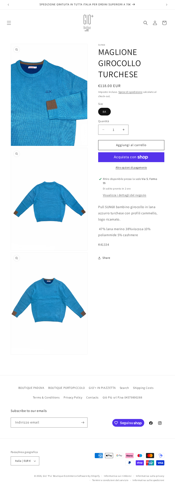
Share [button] (106, 258)
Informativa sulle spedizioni (148, 480)
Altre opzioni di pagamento (131, 167)
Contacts (92, 397)
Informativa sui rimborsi (118, 475)
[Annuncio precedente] (8, 4)
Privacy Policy (73, 397)
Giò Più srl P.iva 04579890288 (122, 397)
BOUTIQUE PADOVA (31, 388)
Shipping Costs (143, 388)
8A (104, 112)
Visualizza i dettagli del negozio (124, 195)
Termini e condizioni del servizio (110, 480)
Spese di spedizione (130, 91)
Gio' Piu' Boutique (53, 475)
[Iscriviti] (82, 422)
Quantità (103, 121)
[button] (9, 23)
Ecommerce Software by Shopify (82, 475)
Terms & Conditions (46, 397)
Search (124, 388)
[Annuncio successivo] (166, 4)
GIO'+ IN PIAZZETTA (102, 388)
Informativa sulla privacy (150, 475)
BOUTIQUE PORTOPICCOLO (66, 388)
